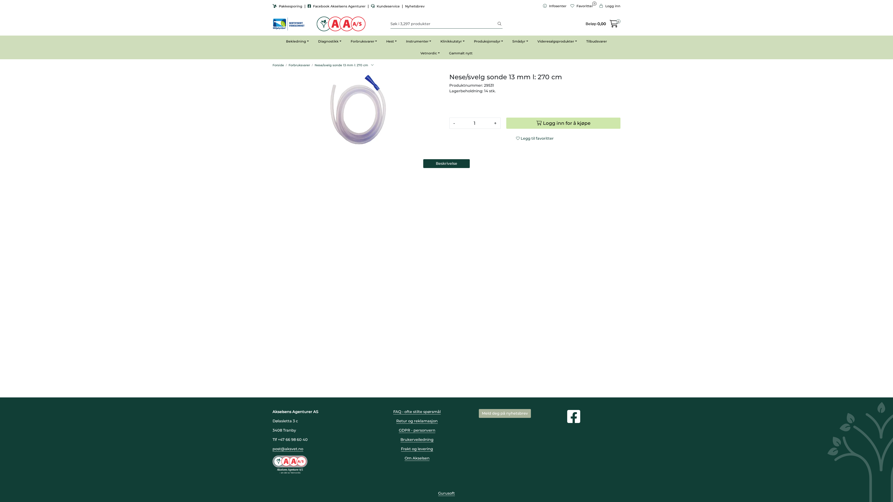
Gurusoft (446, 493)
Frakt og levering (417, 449)
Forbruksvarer (362, 41)
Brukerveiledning (416, 439)
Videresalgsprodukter (555, 41)
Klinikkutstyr (451, 41)
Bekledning (296, 41)
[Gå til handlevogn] (614, 25)
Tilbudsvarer (596, 41)
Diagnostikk (328, 41)
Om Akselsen (417, 458)
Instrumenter (417, 41)
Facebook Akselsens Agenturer (339, 6)
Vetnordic (428, 53)
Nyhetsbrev (415, 6)
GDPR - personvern (417, 430)
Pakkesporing (290, 6)
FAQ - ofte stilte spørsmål (417, 412)
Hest (390, 41)
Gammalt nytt (461, 53)
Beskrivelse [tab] (446, 163)
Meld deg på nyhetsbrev (505, 413)
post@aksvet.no (288, 449)
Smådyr (518, 41)
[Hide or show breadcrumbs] (372, 65)
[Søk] (499, 24)
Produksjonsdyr (487, 41)
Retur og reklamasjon (417, 421)
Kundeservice (388, 6)
